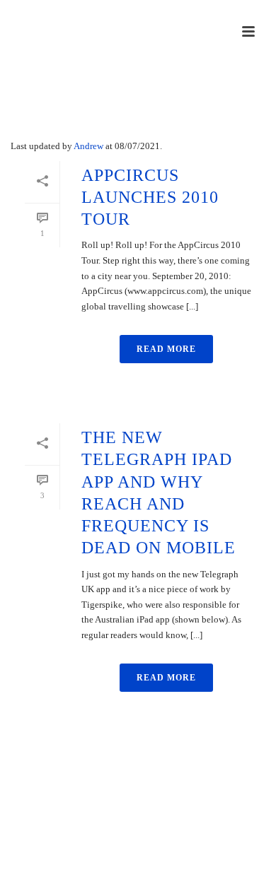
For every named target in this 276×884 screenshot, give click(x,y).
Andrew (88, 146)
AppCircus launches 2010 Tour (150, 197)
